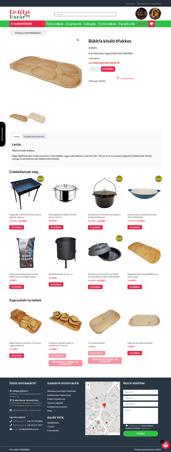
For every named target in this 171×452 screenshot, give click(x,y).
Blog (49, 410)
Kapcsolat (130, 3)
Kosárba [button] (16, 227)
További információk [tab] (33, 136)
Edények (90, 24)
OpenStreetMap (113, 434)
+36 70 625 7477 (34, 425)
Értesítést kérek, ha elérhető (66, 363)
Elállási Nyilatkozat (56, 399)
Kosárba (108, 69)
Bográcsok (73, 24)
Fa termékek (107, 24)
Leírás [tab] (17, 136)
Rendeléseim (53, 422)
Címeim (50, 426)
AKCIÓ (142, 24)
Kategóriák (23, 23)
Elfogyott (57, 355)
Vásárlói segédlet (55, 403)
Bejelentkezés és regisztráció (149, 3)
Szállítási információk (57, 406)
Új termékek (54, 24)
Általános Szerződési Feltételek (61, 391)
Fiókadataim (53, 430)
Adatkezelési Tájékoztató (59, 395)
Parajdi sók (126, 24)
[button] (77, 40)
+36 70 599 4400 (34, 421)
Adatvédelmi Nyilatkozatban (139, 426)
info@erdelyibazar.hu (29, 429)
